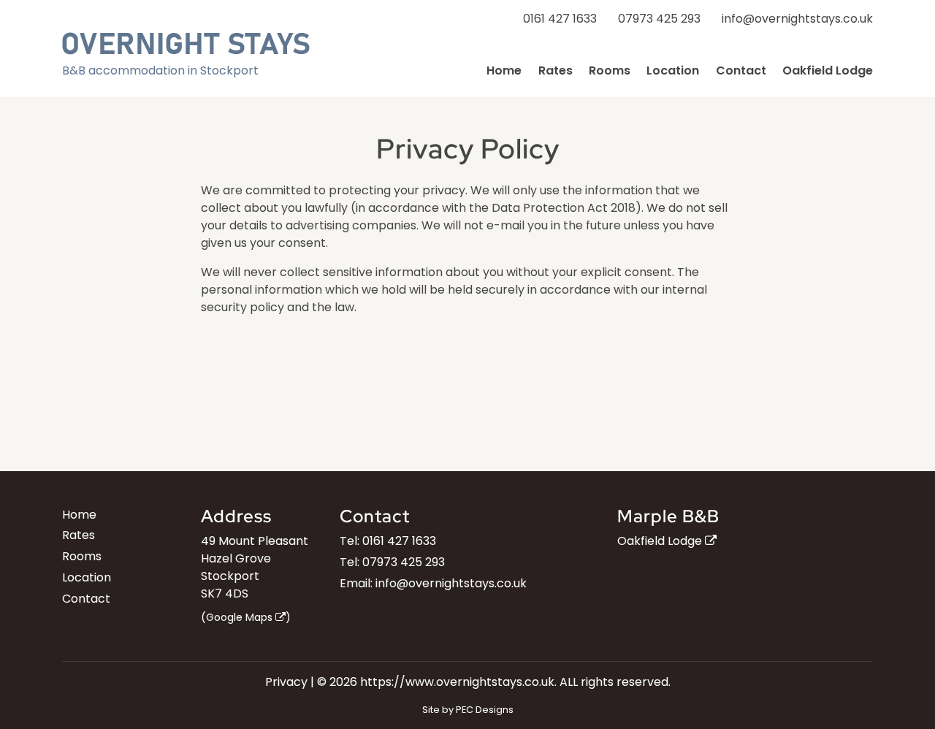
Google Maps (240, 617)
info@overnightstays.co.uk (797, 18)
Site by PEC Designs (468, 709)
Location (672, 70)
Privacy (286, 681)
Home (504, 70)
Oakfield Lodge (827, 70)
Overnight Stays (186, 43)
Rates (555, 70)
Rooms (609, 70)
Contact (741, 70)
